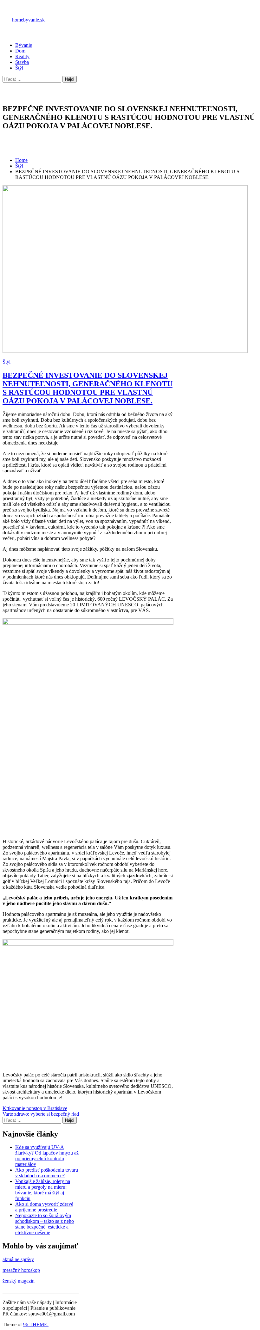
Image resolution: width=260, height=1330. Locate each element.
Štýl (19, 67)
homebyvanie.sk (28, 19)
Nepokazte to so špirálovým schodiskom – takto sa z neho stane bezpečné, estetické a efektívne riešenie (44, 1224)
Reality (22, 56)
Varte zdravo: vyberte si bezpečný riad (41, 1114)
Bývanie (23, 45)
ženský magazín (19, 1281)
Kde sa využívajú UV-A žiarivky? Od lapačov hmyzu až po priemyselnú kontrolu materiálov (47, 1155)
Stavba (22, 62)
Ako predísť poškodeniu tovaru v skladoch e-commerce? (46, 1172)
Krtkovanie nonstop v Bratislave (35, 1108)
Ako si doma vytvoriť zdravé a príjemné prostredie (44, 1206)
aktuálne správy (18, 1259)
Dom (20, 50)
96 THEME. (36, 1324)
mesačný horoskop (21, 1270)
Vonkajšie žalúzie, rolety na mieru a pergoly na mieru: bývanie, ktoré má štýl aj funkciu (42, 1190)
